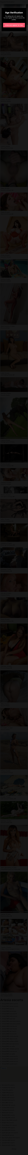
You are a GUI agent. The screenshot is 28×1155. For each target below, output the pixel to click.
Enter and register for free (14, 25)
